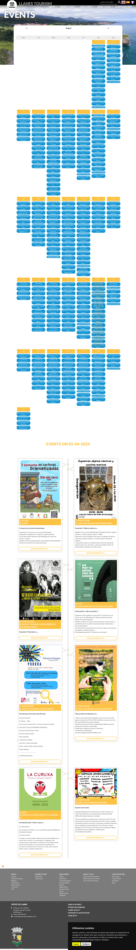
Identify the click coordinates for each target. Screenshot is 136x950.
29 (98, 351)
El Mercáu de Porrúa (98, 292)
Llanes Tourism (35, 3)
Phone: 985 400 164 (19, 914)
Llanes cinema (15, 885)
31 (23, 409)
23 (113, 280)
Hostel (61, 891)
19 (53, 280)
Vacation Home (64, 889)
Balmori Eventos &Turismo (91, 878)
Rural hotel (62, 878)
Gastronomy (15, 883)
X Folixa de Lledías (98, 45)
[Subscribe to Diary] (3, 866)
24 (23, 351)
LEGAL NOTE (72, 915)
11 (38, 199)
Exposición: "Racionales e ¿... (29, 632)
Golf (12, 889)
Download (115, 880)
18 (38, 280)
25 (38, 351)
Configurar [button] (86, 944)
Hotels (61, 876)
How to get (115, 876)
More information (39, 549)
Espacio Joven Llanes (98, 107)
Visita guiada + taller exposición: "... (87, 611)
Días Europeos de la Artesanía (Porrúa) (32, 714)
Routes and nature (17, 878)
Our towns (14, 887)
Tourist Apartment (65, 880)
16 (113, 199)
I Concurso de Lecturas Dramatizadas (32, 528)
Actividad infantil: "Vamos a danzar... (31, 822)
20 (68, 280)
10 (23, 199)
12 (53, 199)
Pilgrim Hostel (63, 893)
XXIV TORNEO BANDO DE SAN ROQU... (98, 306)
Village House (63, 887)
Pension (61, 885)
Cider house (39, 878)
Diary (113, 883)
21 (83, 280)
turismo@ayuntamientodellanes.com (25, 916)
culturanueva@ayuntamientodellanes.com (88, 732)
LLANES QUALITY (74, 910)
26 (53, 351)
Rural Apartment (64, 883)
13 (68, 199)
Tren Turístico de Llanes (90, 880)
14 (83, 199)
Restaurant (38, 876)
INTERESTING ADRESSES (76, 907)
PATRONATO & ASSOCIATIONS (79, 913)
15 (98, 199)
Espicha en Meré (98, 115)
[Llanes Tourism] (11, 7)
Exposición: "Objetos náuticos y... (86, 528)
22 (98, 280)
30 (113, 351)
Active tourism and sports (91, 876)
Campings (62, 895)
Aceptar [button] (76, 944)
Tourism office (116, 878)
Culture (13, 876)
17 (23, 280)
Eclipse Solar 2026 (53, 257)
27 (68, 351)
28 (83, 351)
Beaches (14, 880)
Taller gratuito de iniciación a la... (86, 714)
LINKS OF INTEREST (75, 904)
